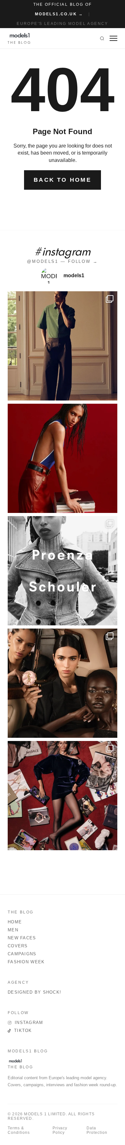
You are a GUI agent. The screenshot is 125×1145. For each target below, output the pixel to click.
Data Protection (97, 1130)
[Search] (102, 38)
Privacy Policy (60, 1130)
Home (15, 922)
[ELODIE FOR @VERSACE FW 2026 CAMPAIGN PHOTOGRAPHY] (62, 458)
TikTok (23, 1030)
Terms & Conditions (19, 1130)
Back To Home (62, 180)
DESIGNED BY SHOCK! (34, 992)
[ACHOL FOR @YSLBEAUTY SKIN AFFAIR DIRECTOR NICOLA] (62, 683)
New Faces (22, 937)
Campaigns (22, 953)
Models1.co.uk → (59, 14)
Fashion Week (26, 961)
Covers (18, 945)
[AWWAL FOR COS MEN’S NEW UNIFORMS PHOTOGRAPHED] (62, 346)
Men (13, 929)
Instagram (29, 1022)
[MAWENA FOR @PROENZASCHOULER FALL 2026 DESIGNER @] (62, 570)
